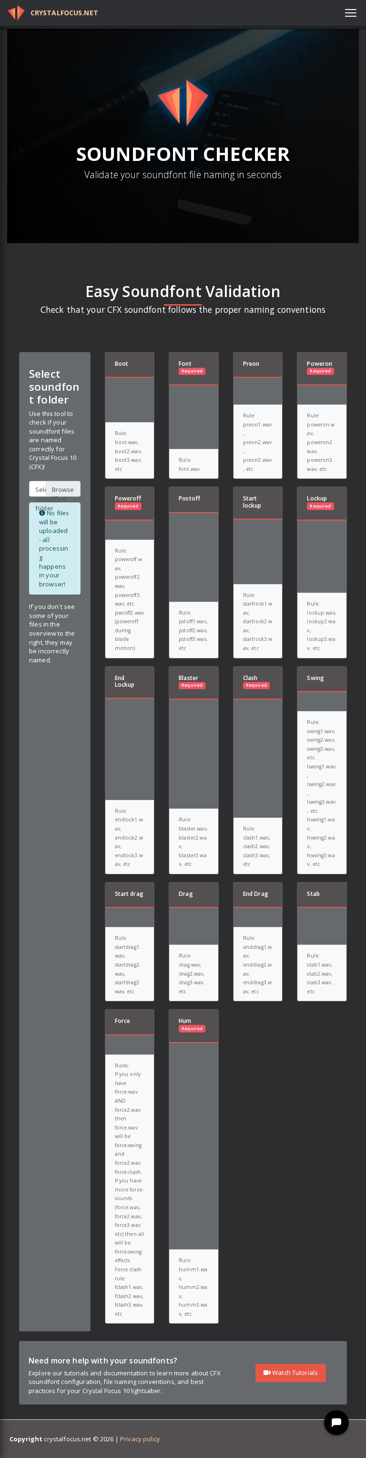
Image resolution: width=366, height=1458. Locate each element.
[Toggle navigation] (350, 13)
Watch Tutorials (294, 1372)
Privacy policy (140, 1439)
